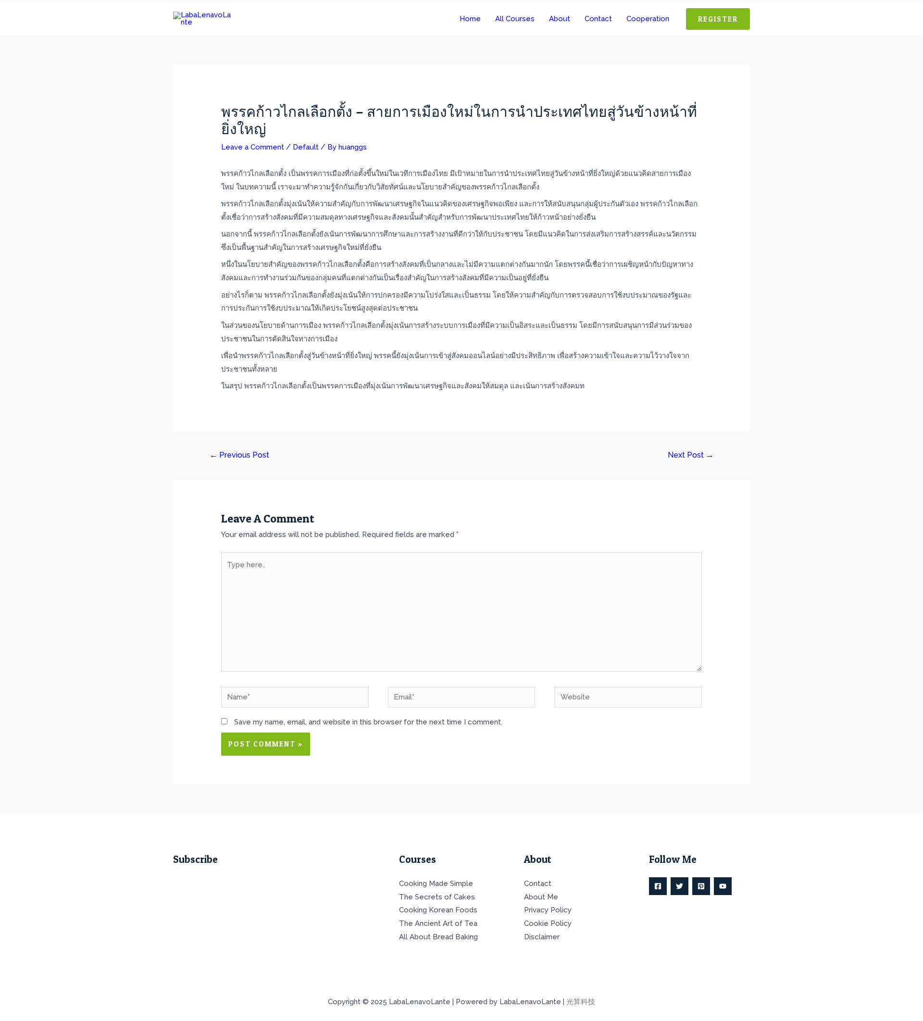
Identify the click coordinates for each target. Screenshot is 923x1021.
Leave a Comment (252, 147)
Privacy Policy (548, 910)
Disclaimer (542, 937)
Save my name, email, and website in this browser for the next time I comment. (368, 722)
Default (306, 147)
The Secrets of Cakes (437, 897)
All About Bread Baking (438, 937)
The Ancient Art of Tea (438, 923)
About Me (541, 897)
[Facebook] (658, 886)
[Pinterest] (701, 886)
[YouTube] (723, 886)
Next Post (690, 455)
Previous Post (239, 455)
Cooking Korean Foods (438, 910)
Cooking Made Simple (436, 883)
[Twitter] (679, 886)
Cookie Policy (548, 923)
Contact (537, 883)
